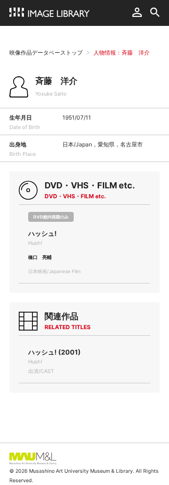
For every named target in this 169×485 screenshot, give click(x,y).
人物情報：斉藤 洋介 (121, 52)
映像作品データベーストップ (46, 52)
